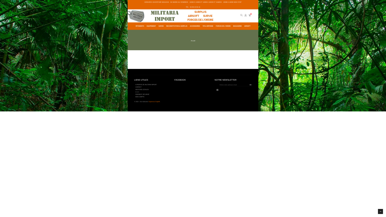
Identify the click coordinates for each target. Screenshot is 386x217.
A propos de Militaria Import (146, 84)
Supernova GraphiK (154, 101)
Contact (138, 87)
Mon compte (139, 97)
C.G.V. (137, 92)
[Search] (241, 15)
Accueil (193, 40)
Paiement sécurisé (142, 94)
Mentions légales (142, 89)
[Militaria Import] (176, 15)
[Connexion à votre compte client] (246, 15)
